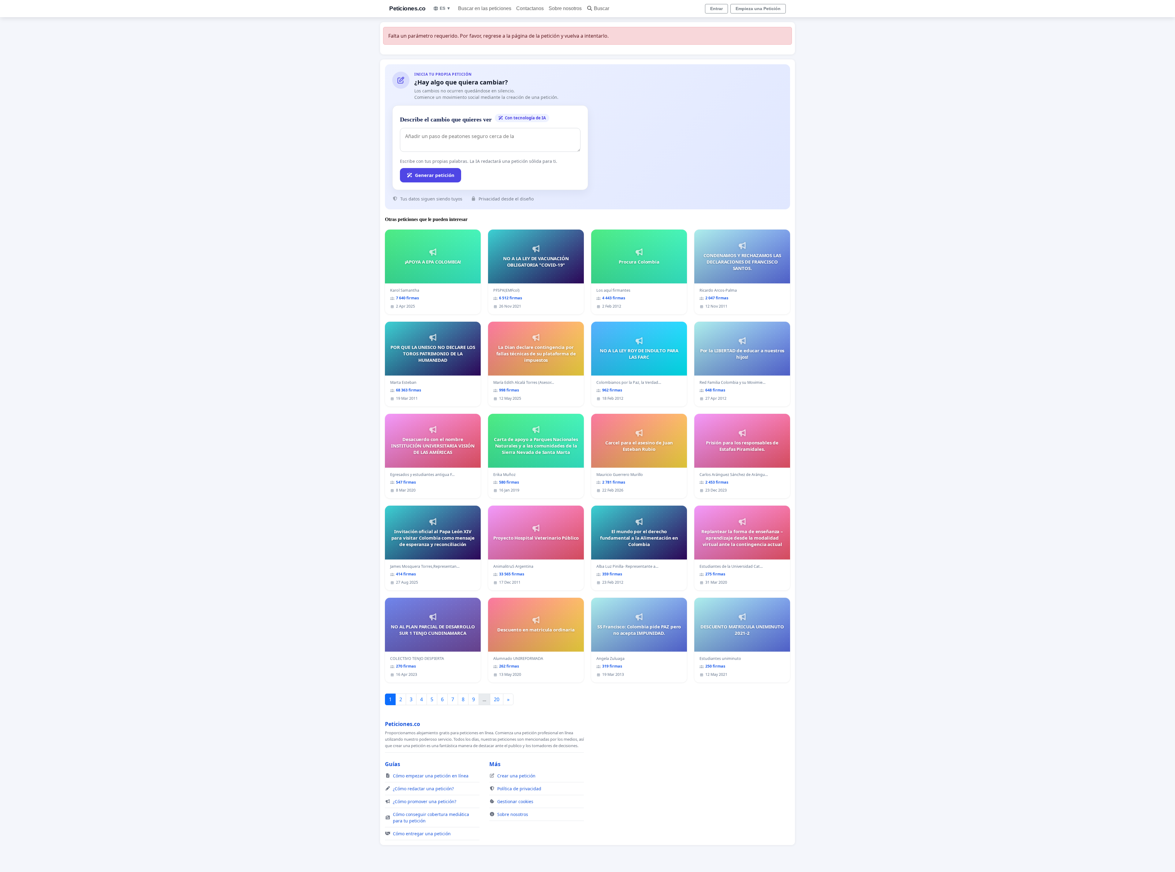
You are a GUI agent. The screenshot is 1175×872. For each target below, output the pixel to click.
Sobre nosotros (565, 8)
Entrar (716, 8)
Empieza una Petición (758, 8)
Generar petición (434, 175)
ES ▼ (445, 8)
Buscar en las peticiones (484, 8)
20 (496, 699)
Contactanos (530, 8)
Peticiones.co (407, 8)
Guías (392, 764)
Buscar (601, 8)
